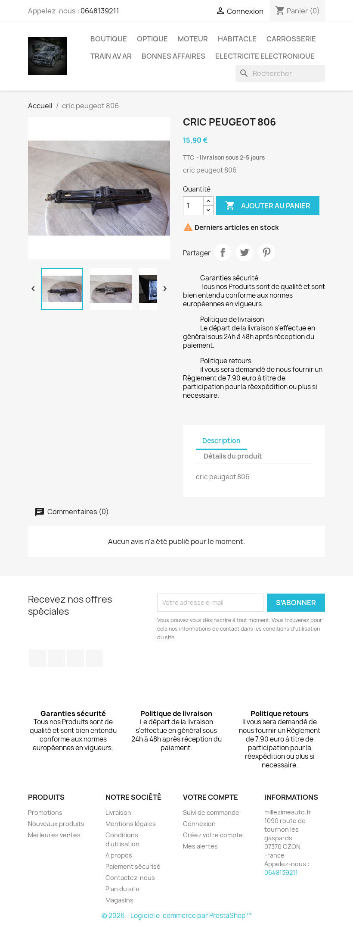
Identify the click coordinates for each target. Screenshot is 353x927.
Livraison (118, 812)
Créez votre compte (213, 835)
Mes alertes (200, 846)
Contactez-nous (130, 878)
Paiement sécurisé (133, 866)
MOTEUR (193, 39)
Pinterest (266, 252)
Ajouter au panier (267, 205)
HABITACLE (237, 39)
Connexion (199, 824)
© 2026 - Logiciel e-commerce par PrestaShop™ (177, 915)
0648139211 (100, 11)
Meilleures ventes (54, 835)
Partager (222, 252)
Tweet (244, 252)
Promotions (45, 812)
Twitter (56, 658)
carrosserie (291, 39)
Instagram (94, 658)
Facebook (37, 658)
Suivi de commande (211, 812)
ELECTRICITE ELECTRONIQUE (265, 56)
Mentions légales (130, 824)
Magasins (119, 900)
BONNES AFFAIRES (173, 56)
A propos (118, 855)
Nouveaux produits (56, 824)
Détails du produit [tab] (233, 456)
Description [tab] (221, 440)
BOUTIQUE (108, 39)
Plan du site (122, 889)
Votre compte (210, 797)
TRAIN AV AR (111, 56)
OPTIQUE (152, 39)
